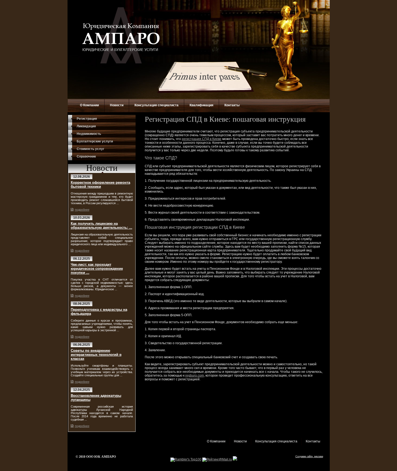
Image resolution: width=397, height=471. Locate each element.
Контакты (232, 105)
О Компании (89, 105)
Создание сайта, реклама (309, 456)
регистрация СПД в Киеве (201, 139)
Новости (116, 105)
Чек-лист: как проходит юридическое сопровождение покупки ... (97, 268)
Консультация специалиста (156, 105)
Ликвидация (86, 126)
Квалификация (201, 105)
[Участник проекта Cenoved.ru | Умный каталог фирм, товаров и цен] (235, 459)
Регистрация (87, 119)
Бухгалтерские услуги (95, 141)
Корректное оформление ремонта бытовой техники (100, 184)
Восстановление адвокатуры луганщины (96, 398)
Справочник (86, 156)
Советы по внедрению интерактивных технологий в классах (96, 355)
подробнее (82, 209)
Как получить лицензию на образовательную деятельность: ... (101, 225)
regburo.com (194, 375)
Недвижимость (89, 134)
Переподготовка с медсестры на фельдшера (99, 312)
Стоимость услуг (90, 149)
